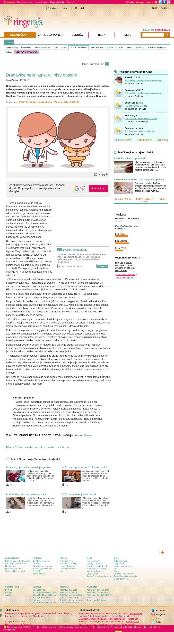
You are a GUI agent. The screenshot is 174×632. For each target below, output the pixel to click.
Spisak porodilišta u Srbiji (44, 592)
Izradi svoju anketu (124, 278)
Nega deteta (26, 48)
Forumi (154, 8)
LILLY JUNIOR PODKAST (26, 52)
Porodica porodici (68, 569)
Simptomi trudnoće (41, 561)
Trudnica (36, 563)
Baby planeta (45, 102)
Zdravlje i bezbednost (78, 48)
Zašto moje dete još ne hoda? (79, 494)
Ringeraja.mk (133, 619)
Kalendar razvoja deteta (71, 595)
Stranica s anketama (125, 274)
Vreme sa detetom (42, 48)
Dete (127, 34)
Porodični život (66, 561)
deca (66, 102)
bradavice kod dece (28, 102)
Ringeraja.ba (136, 613)
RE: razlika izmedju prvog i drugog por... (144, 80)
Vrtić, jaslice (92, 574)
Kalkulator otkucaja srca (98, 590)
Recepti (8, 592)
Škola (63, 48)
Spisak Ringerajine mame (44, 602)
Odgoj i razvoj (12, 48)
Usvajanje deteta (13, 569)
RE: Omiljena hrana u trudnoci (139, 131)
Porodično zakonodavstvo (102, 48)
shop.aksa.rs (84, 435)
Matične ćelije (38, 574)
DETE (8, 42)
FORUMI (162, 199)
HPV (55, 102)
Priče (129, 48)
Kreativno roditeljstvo (157, 48)
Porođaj (36, 571)
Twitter (159, 622)
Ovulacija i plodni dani (15, 563)
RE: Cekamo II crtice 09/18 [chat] (141, 118)
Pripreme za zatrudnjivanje (17, 561)
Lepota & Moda (41, 2)
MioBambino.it (127, 624)
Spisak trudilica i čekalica (44, 595)
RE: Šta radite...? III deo (136, 106)
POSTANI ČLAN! (162, 30)
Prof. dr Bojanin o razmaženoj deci (26, 494)
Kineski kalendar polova (71, 600)
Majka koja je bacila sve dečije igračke (28, 467)
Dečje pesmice (121, 579)
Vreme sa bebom (95, 571)
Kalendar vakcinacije (69, 597)
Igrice (62, 571)
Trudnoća (139, 83)
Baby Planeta (12, 80)
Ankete (164, 8)
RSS (158, 618)
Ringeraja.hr (124, 616)
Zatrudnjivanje (141, 121)
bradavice (74, 102)
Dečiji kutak (140, 48)
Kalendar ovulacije (68, 590)
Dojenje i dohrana (95, 563)
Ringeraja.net (132, 621)
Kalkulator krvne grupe (97, 592)
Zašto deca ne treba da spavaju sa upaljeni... (140, 179)
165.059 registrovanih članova (139, 2)
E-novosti (70, 2)
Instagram (160, 614)
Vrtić (56, 48)
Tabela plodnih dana (96, 600)
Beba (101, 34)
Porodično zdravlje (24, 2)
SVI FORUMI (162, 140)
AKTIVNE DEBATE (144, 140)
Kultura (9, 52)
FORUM (119, 48)
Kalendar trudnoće (68, 592)
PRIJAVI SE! (148, 30)
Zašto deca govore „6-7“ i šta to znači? (84, 467)
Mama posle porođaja (97, 569)
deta (60, 102)
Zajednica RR (141, 109)
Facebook (160, 610)
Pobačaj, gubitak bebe (42, 569)
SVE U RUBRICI (125, 199)
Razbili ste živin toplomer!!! (130, 158)
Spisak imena (38, 590)
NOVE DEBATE (124, 140)
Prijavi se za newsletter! (93, 64)
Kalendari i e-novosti (69, 602)
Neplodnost (10, 566)
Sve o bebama (93, 561)
